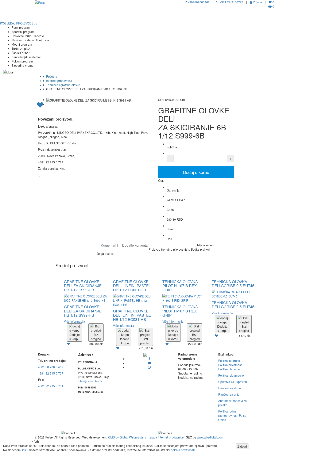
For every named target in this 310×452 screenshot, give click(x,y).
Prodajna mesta (74, 16)
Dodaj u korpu (196, 172)
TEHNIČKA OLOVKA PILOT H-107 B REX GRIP (180, 286)
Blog (96, 16)
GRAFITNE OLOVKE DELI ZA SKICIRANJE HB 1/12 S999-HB (83, 286)
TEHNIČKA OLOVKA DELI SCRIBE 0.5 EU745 (233, 283)
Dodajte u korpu (74, 337)
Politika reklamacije (231, 375)
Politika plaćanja (229, 369)
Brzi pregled (96, 337)
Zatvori (242, 446)
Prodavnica (48, 16)
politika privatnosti (183, 450)
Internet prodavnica (58, 81)
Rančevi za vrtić (228, 394)
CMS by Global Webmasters (127, 437)
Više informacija (74, 321)
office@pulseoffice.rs (90, 381)
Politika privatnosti (230, 365)
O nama (28, 16)
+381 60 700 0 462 (50, 367)
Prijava (257, 2)
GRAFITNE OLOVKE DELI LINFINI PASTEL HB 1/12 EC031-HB (132, 286)
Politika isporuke (229, 360)
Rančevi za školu (229, 388)
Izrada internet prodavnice (166, 437)
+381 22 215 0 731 (50, 386)
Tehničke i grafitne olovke (62, 85)
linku (25, 450)
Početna (9, 16)
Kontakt (111, 16)
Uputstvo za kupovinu (232, 382)
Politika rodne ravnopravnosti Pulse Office (232, 415)
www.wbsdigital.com (210, 437)
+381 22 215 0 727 (50, 373)
